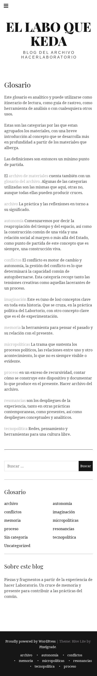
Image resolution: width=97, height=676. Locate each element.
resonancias (15, 400)
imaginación (15, 299)
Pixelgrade (47, 647)
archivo (11, 203)
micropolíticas (17, 344)
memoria (12, 327)
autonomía (14, 220)
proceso (11, 372)
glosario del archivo (22, 181)
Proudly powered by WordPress (30, 641)
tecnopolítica (16, 428)
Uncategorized (17, 545)
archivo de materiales (28, 175)
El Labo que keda (48, 33)
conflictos (12, 260)
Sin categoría (16, 537)
